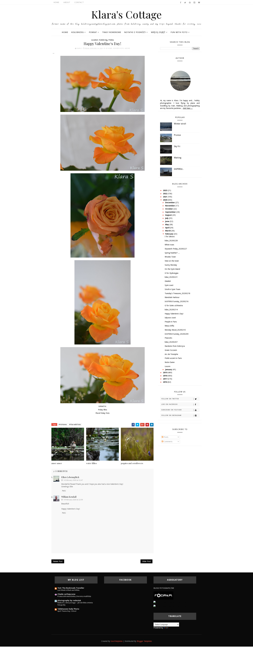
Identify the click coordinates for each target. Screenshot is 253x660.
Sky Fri (177, 146)
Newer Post (57, 561)
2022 (165, 194)
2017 (165, 379)
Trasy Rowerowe (111, 32)
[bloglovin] (199, 3)
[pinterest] (190, 3)
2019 (165, 372)
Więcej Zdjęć (158, 32)
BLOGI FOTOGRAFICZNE (164, 588)
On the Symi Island (172, 269)
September (170, 212)
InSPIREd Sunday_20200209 (176, 334)
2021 (165, 197)
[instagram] (194, 3)
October (169, 209)
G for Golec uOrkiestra (174, 305)
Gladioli (168, 281)
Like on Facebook (169, 404)
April (167, 228)
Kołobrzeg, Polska (106, 40)
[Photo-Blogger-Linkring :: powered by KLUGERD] (174, 602)
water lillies (91, 463)
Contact (79, 2)
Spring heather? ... (172, 253)
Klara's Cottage (126, 14)
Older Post (146, 561)
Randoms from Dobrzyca (175, 346)
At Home (109, 48)
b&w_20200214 (171, 310)
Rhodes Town (170, 257)
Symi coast (169, 285)
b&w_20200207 (171, 342)
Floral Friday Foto (103, 413)
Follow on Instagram (171, 415)
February (169, 234)
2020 (165, 200)
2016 (165, 382)
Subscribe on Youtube (171, 410)
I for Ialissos (170, 236)
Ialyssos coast (170, 318)
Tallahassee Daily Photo (68, 609)
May (167, 224)
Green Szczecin (171, 350)
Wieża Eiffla (169, 326)
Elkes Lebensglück (70, 477)
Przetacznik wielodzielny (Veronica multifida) (74, 596)
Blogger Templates (144, 641)
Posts (165, 437)
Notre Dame (169, 362)
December (170, 202)
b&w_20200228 (171, 241)
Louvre (167, 366)
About (67, 2)
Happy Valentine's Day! (174, 314)
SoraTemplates (117, 641)
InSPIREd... (179, 169)
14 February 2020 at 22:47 (73, 480)
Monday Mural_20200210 (175, 330)
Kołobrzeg (77, 32)
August (168, 215)
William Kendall (68, 496)
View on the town (172, 261)
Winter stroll (180, 123)
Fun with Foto (179, 32)
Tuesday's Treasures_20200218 (177, 293)
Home (56, 2)
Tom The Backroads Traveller (70, 588)
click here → (188, 108)
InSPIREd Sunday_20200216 (176, 301)
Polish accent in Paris (173, 358)
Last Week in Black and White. (68, 590)
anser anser (56, 463)
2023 (165, 190)
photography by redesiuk (69, 600)
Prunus (177, 135)
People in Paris (171, 322)
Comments (167, 441)
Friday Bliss (102, 410)
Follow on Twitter (170, 399)
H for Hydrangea (171, 273)
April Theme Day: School (66, 611)
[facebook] (181, 3)
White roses (169, 245)
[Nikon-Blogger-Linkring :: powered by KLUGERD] (174, 606)
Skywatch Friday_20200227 (176, 249)
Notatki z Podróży (135, 32)
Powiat (93, 32)
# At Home (63, 424)
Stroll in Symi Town (172, 289)
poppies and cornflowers (132, 463)
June (167, 221)
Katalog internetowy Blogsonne (166, 610)
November (170, 206)
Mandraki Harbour (172, 297)
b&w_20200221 (171, 277)
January (169, 369)
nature (127, 48)
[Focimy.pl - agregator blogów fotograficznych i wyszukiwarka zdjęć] (163, 595)
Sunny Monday (171, 265)
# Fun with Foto (75, 424)
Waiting (177, 157)
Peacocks (168, 338)
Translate (172, 628)
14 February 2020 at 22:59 (73, 500)
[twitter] (185, 3)
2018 (165, 376)
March (168, 231)
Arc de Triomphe (171, 354)
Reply (64, 490)
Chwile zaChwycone (66, 594)
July (167, 218)
